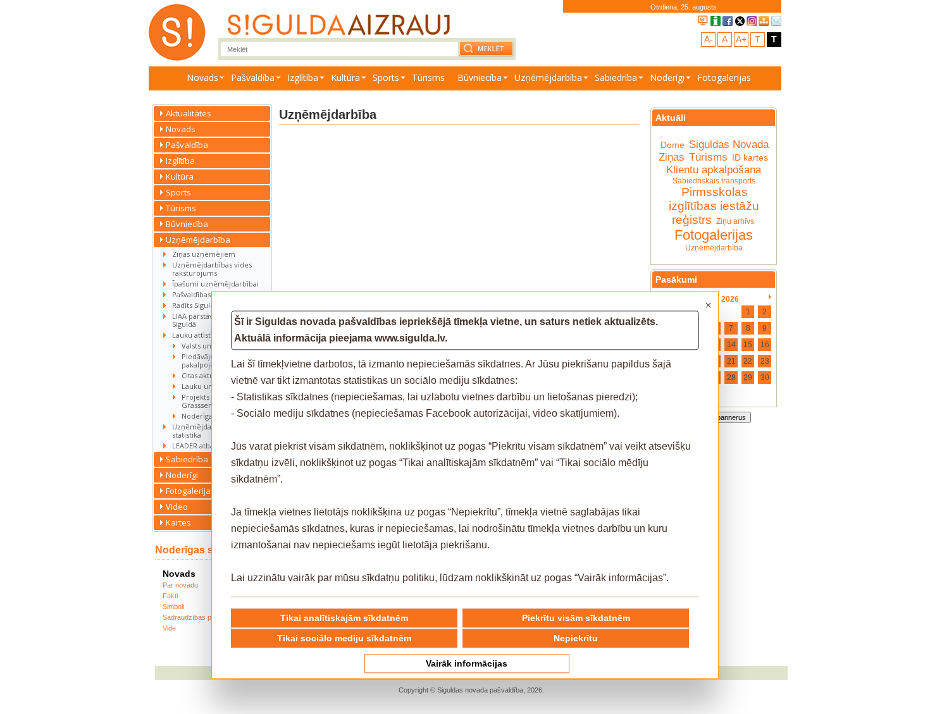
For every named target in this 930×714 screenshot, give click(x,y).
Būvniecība (479, 77)
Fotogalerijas (724, 77)
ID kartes (750, 157)
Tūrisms (428, 77)
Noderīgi (667, 77)
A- (708, 39)
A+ (741, 39)
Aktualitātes (188, 113)
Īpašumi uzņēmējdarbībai (215, 283)
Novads (202, 77)
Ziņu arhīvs (735, 221)
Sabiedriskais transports (714, 180)
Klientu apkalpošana (713, 170)
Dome (672, 145)
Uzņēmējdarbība (548, 77)
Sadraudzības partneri (197, 617)
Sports (386, 77)
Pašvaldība (253, 77)
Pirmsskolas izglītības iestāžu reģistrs (714, 205)
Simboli (173, 606)
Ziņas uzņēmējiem (203, 254)
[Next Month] (770, 297)
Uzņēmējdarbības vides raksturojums (212, 269)
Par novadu (180, 585)
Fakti (170, 596)
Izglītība (302, 77)
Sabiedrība (616, 77)
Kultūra (345, 77)
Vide (169, 628)
